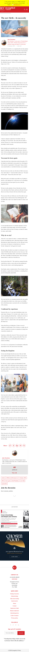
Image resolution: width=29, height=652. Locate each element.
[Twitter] (13, 625)
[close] (27, 3)
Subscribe (21, 633)
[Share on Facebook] (13, 445)
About (14, 603)
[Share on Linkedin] (17, 445)
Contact (14, 605)
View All (14, 473)
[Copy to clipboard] (24, 445)
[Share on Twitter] (10, 445)
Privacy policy (14, 618)
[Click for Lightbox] (14, 121)
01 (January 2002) (22, 477)
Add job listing (14, 596)
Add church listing (14, 598)
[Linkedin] (18, 625)
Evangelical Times (16, 650)
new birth (23, 480)
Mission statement (14, 610)
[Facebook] (11, 625)
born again (8, 480)
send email (14, 579)
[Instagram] (16, 625)
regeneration (4, 483)
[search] (25, 9)
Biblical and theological (12, 477)
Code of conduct (14, 615)
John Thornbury (11, 39)
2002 (3, 480)
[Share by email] (20, 445)
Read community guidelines (7, 491)
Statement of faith (14, 608)
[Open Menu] (27, 9)
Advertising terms (14, 613)
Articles (3, 477)
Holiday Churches (14, 593)
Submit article (14, 601)
